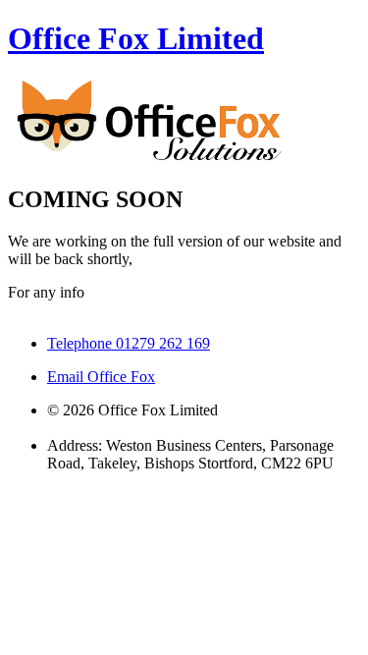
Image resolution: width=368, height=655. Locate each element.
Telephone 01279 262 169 (128, 343)
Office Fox (136, 38)
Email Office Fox (101, 376)
